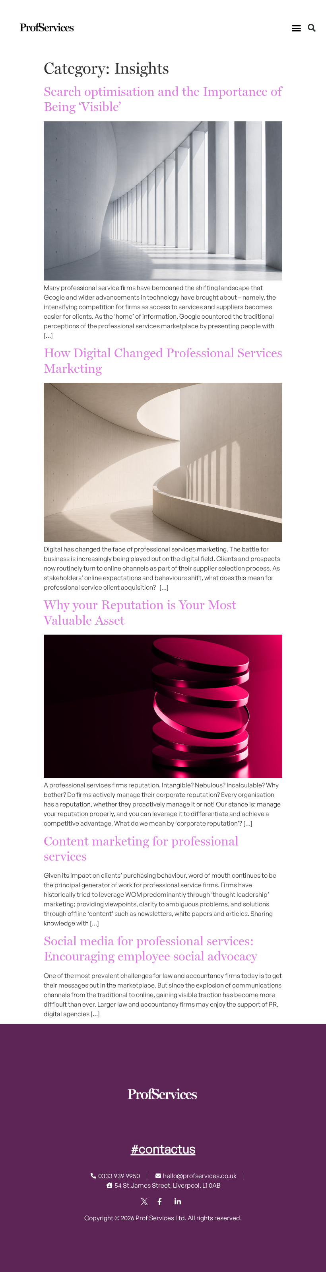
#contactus (163, 1148)
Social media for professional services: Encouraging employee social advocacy (150, 949)
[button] (296, 27)
